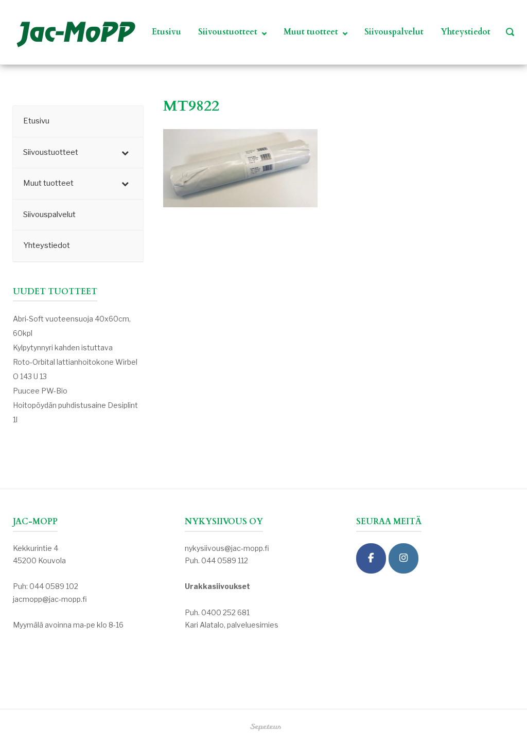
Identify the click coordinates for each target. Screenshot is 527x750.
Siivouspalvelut (394, 32)
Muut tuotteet (311, 32)
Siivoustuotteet (227, 32)
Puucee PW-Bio (40, 390)
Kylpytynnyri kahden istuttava (63, 347)
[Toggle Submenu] (125, 152)
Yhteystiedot (465, 32)
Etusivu (166, 32)
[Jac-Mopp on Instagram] (403, 558)
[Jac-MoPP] (371, 558)
